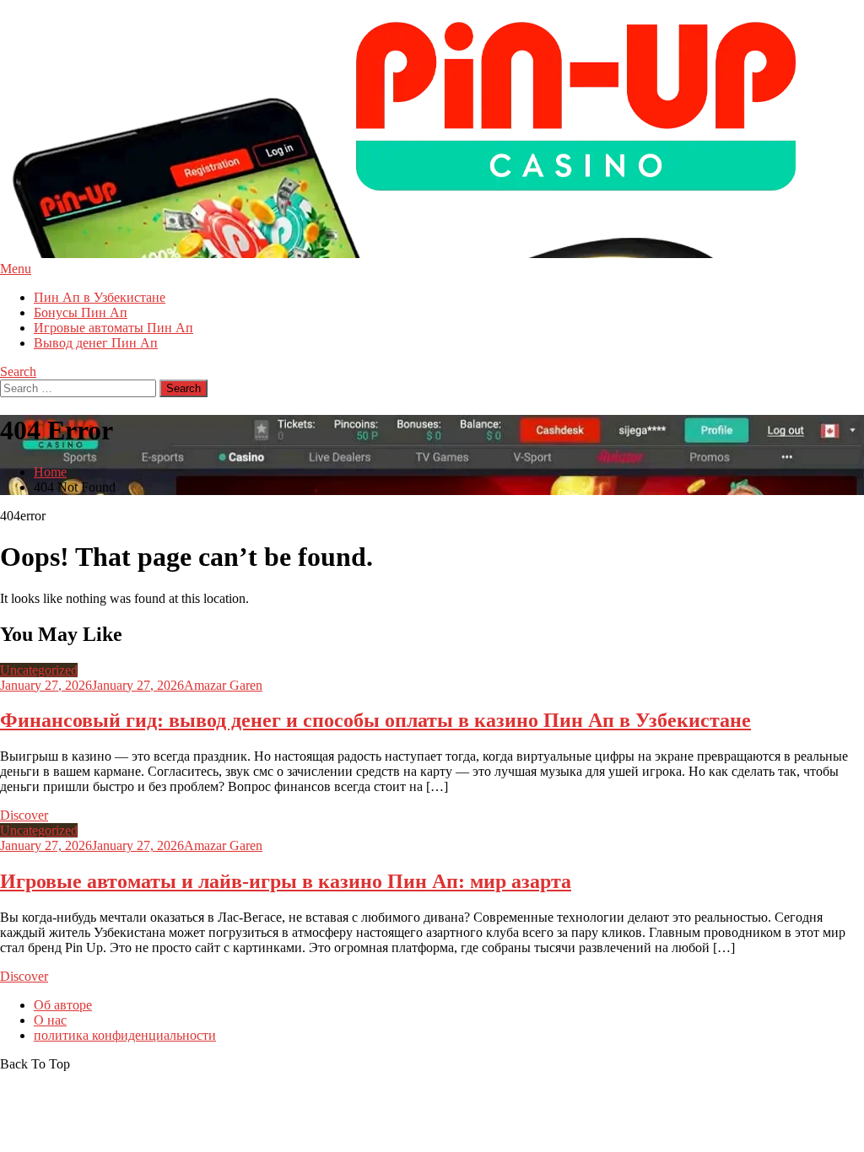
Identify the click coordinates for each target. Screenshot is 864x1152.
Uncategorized (39, 670)
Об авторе (63, 1005)
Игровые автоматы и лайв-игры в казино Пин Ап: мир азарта (285, 881)
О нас (50, 1020)
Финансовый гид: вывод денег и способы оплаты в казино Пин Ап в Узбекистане (375, 720)
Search (18, 371)
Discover (24, 815)
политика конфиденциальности (125, 1035)
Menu (15, 268)
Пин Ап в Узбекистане (99, 297)
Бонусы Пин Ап (80, 312)
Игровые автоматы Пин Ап (113, 327)
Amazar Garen (223, 685)
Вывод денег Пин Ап (96, 343)
